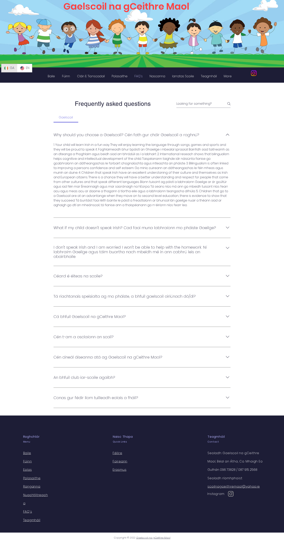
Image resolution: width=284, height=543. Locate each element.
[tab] (66, 117)
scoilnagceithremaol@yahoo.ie (233, 486)
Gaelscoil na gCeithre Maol (153, 538)
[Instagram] (254, 73)
